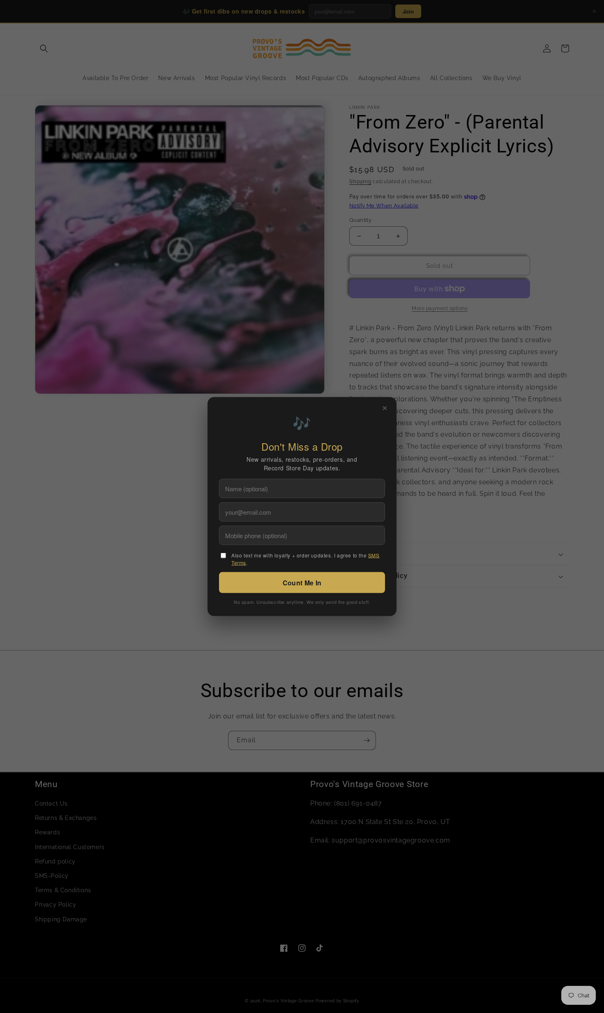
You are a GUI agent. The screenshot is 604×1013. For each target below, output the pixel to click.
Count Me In (302, 582)
